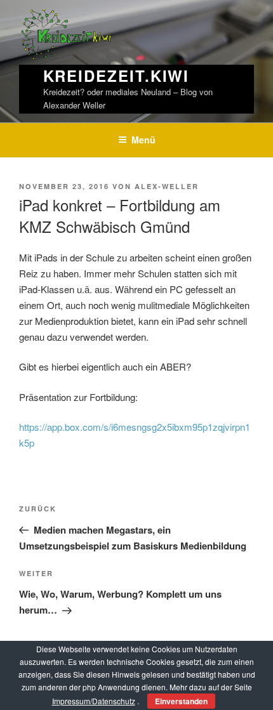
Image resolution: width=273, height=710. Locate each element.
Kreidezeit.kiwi (116, 75)
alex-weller (167, 186)
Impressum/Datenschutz (93, 700)
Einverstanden (181, 701)
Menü (143, 139)
